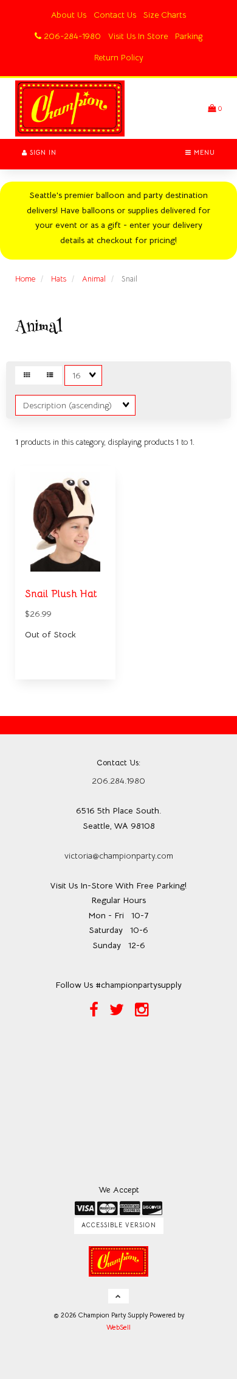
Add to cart (80, 686)
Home (25, 279)
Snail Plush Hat (61, 593)
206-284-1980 (71, 35)
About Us (68, 14)
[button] (215, 108)
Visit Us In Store (138, 35)
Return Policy (118, 57)
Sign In (42, 153)
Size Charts (164, 14)
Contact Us (115, 14)
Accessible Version (118, 1225)
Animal (94, 279)
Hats (58, 279)
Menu (203, 153)
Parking (188, 35)
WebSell (118, 1327)
